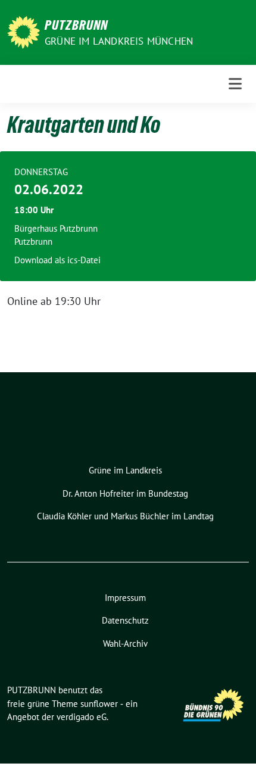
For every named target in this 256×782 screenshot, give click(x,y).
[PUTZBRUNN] (23, 31)
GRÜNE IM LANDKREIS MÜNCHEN (119, 41)
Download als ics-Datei (57, 260)
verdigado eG (82, 716)
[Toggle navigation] (235, 84)
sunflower (99, 703)
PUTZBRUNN (76, 25)
